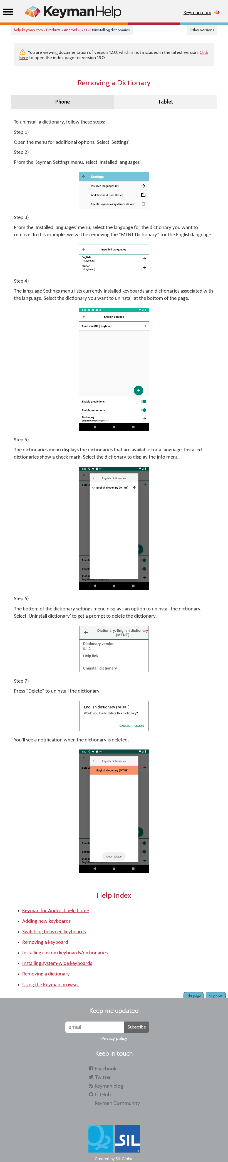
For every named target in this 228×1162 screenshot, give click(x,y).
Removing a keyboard (45, 942)
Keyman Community (117, 1103)
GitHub (103, 1094)
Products (53, 30)
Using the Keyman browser (50, 985)
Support (215, 996)
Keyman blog (109, 1086)
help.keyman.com (28, 30)
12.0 (84, 30)
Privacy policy (114, 1038)
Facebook (105, 1068)
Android (71, 30)
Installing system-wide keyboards (57, 963)
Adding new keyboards (46, 921)
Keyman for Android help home (55, 911)
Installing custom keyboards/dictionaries (65, 953)
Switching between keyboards (54, 932)
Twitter (103, 1077)
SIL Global (124, 1159)
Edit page (193, 996)
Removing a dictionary (46, 974)
